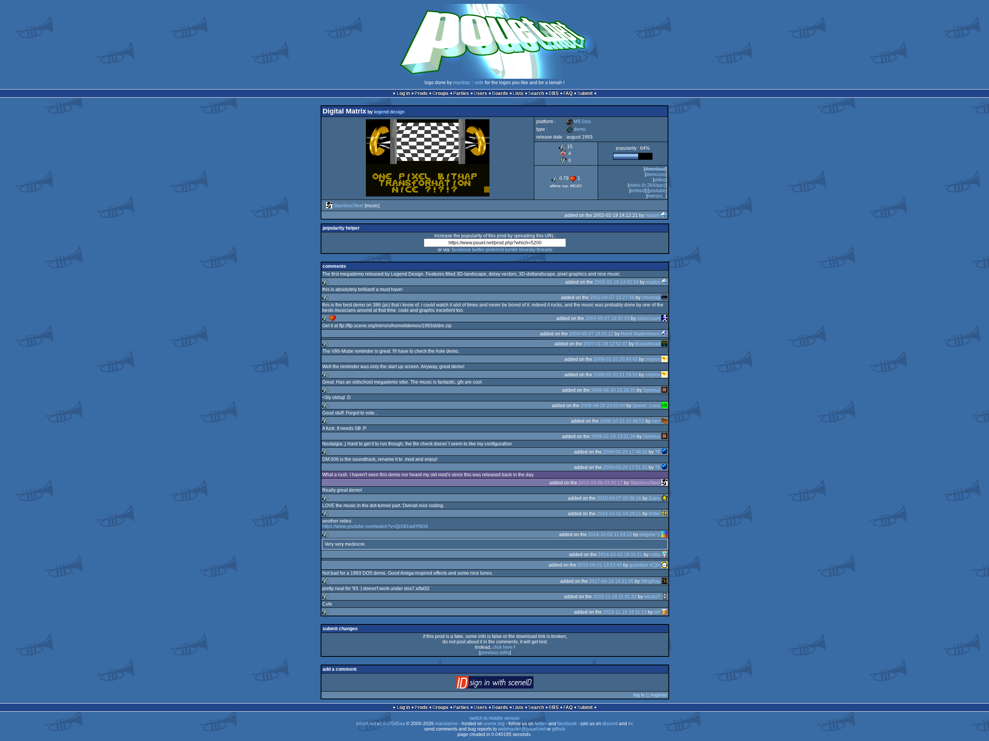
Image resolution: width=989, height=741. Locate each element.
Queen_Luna (646, 405)
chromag (651, 297)
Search (536, 93)
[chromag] (664, 297)
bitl (657, 612)
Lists (518, 93)
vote (479, 82)
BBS (554, 93)
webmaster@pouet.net (521, 729)
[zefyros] (664, 359)
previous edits (495, 652)
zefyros (652, 359)
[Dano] (664, 498)
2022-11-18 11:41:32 (615, 596)
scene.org (494, 723)
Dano (654, 498)
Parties (461, 93)
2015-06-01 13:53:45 (600, 565)
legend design (389, 112)
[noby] (664, 554)
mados (652, 215)
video (660, 180)
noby (655, 554)
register (659, 695)
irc (630, 723)
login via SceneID (508, 684)
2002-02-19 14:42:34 (616, 282)
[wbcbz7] (664, 596)
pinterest (495, 249)
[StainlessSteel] (329, 205)
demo (576, 129)
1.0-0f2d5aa (392, 723)
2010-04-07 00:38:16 (619, 498)
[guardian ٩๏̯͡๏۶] (664, 565)
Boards (500, 93)
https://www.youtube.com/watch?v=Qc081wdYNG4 (375, 526)
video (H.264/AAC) (647, 185)
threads (544, 249)
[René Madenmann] (664, 334)
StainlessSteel (348, 205)
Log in (403, 93)
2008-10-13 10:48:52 (622, 421)
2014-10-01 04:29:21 (619, 513)
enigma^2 (649, 534)
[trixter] (664, 513)
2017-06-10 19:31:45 (611, 581)
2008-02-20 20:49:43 (615, 359)
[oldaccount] (664, 318)
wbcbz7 (652, 596)
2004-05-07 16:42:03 (607, 318)
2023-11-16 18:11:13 (625, 612)
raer (656, 421)
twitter (478, 249)
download (655, 169)
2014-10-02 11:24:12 (610, 534)
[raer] (664, 421)
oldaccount (648, 318)
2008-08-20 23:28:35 (613, 390)
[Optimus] (664, 390)
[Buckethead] (664, 344)
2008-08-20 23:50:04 (603, 405)
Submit (585, 93)
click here (503, 647)
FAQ (568, 93)
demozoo (656, 174)
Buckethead (647, 344)
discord (610, 723)
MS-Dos (578, 121)
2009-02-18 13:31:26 (613, 436)
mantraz (461, 82)
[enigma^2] (664, 534)
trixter (654, 513)
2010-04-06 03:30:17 (600, 483)
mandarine (446, 723)
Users (480, 93)
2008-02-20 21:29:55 (615, 374)
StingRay (650, 581)
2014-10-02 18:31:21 (620, 554)
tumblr (511, 249)
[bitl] (664, 612)
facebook (461, 249)
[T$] (664, 452)
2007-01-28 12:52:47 (605, 344)
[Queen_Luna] (664, 405)
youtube (657, 190)
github (558, 729)
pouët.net (366, 723)
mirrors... (656, 196)
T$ (657, 452)
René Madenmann (640, 334)
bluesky (527, 249)
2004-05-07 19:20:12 (591, 334)
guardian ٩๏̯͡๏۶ (644, 565)
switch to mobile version (494, 718)
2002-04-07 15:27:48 (612, 297)
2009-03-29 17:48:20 (625, 452)
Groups (440, 93)
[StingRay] (664, 581)
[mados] (664, 215)
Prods (421, 93)
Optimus (651, 390)
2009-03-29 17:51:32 (625, 467)
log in (639, 695)
